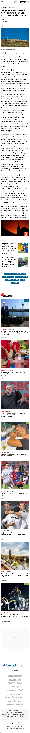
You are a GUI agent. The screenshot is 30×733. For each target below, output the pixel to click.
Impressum (6, 716)
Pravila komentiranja (20, 714)
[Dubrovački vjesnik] (15, 701)
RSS (17, 718)
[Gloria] (13, 686)
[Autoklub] (15, 693)
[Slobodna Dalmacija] (13, 679)
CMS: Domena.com (20, 728)
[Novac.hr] (10, 697)
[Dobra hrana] (11, 690)
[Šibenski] (20, 704)
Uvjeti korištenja (14, 711)
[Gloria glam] (18, 686)
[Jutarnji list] (15, 676)
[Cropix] (20, 697)
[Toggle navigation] (2, 2)
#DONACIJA (24, 276)
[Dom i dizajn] (21, 690)
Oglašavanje (21, 716)
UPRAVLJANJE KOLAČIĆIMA (15, 723)
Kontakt (13, 716)
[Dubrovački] (15, 1)
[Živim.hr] (19, 683)
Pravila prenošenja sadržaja (14, 712)
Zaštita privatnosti (7, 714)
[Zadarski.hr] (10, 704)
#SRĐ (17, 276)
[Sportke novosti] (19, 679)
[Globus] (12, 683)
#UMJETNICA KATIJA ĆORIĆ (12, 279)
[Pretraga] (28, 2)
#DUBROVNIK (15, 282)
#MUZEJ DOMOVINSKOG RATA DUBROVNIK (15, 273)
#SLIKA (22, 279)
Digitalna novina (10, 718)
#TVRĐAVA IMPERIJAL (7, 276)
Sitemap (22, 718)
